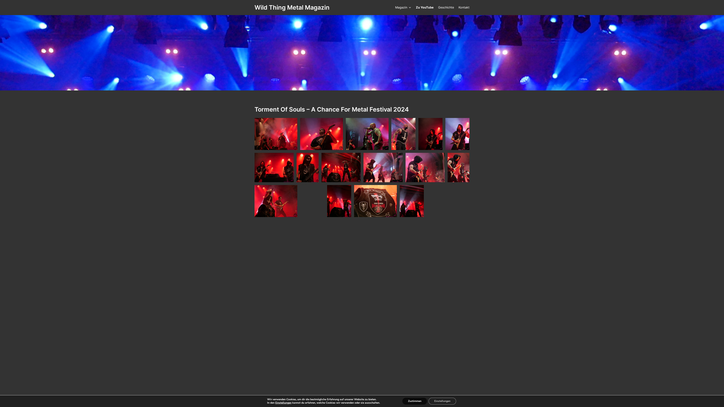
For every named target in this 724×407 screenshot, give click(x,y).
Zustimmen (414, 401)
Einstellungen (283, 403)
